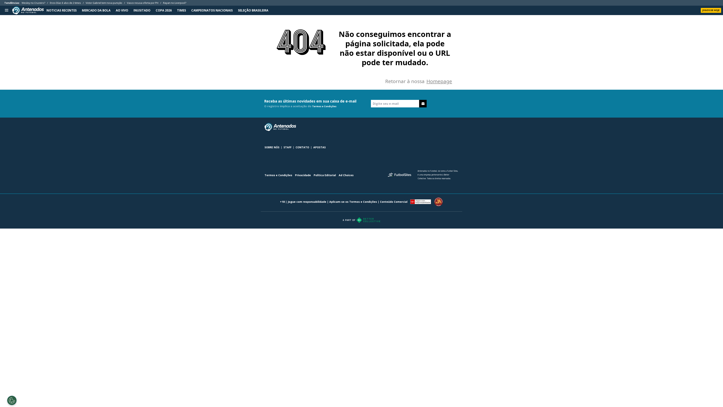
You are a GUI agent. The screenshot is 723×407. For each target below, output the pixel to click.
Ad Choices (346, 175)
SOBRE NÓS (272, 147)
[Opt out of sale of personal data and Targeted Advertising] (12, 400)
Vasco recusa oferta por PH (142, 3)
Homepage (439, 81)
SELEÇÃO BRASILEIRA (253, 10)
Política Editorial (325, 175)
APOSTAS (319, 147)
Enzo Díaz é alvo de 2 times (65, 3)
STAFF (287, 147)
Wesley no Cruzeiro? (33, 3)
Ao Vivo (122, 10)
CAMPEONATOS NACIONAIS (212, 10)
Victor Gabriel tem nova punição (104, 3)
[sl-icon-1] (439, 127)
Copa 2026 (164, 10)
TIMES (181, 10)
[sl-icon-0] (431, 127)
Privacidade (303, 175)
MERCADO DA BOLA (96, 10)
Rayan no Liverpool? (174, 3)
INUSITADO (141, 10)
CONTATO (302, 147)
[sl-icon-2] (448, 127)
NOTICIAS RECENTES (62, 10)
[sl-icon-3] (456, 127)
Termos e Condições (324, 106)
